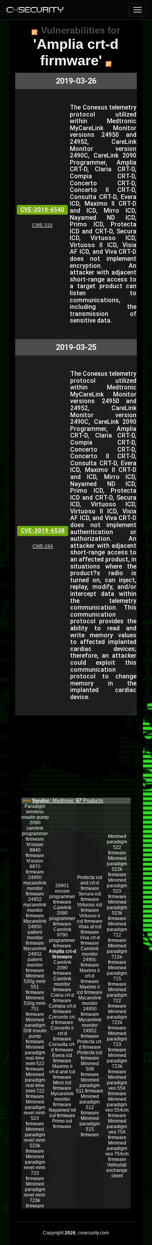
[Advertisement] (76, 755)
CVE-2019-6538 (43, 530)
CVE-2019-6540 (42, 209)
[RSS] (34, 32)
